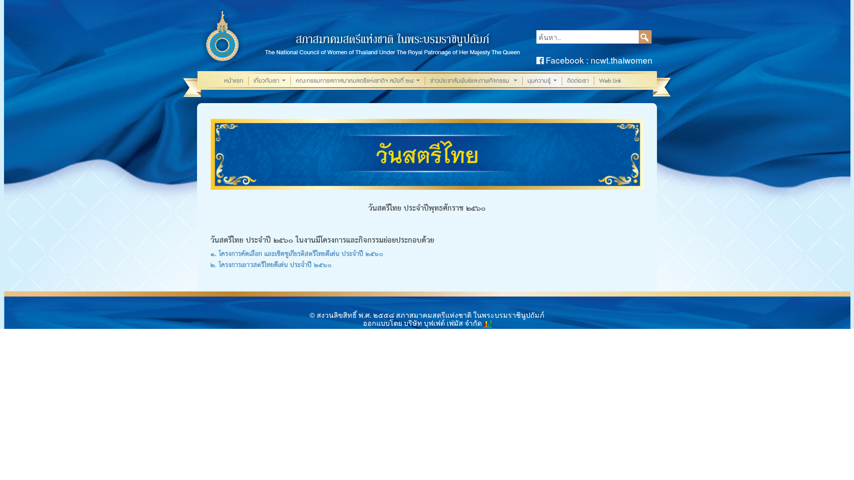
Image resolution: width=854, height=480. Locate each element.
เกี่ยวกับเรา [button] (270, 81)
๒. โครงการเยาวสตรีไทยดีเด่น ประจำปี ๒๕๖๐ (271, 265)
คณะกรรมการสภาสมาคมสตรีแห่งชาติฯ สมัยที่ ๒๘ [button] (359, 81)
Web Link (610, 81)
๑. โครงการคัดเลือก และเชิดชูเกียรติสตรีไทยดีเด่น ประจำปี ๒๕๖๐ (296, 254)
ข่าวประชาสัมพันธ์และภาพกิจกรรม (474, 81)
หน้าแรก (233, 81)
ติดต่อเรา (578, 81)
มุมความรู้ (543, 81)
